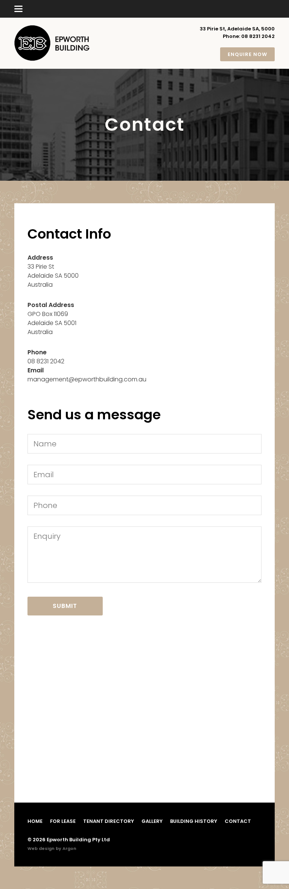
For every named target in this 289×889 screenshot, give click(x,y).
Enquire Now (247, 54)
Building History (193, 821)
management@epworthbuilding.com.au (86, 379)
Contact (238, 821)
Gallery (152, 821)
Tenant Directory (108, 821)
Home (35, 821)
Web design (41, 848)
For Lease (63, 821)
